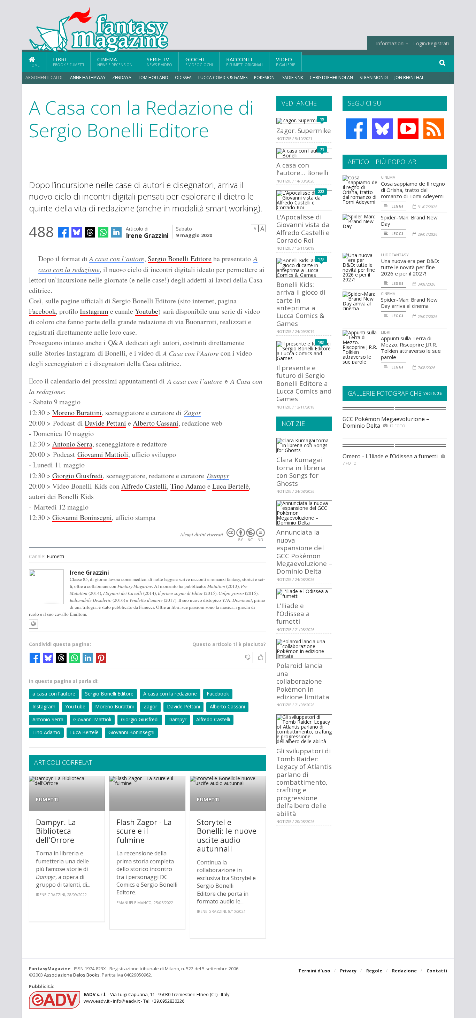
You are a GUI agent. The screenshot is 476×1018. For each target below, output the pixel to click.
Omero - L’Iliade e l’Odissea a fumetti (390, 456)
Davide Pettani (105, 423)
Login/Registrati (431, 43)
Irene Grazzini (147, 235)
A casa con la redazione (170, 693)
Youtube (146, 311)
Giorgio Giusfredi (77, 475)
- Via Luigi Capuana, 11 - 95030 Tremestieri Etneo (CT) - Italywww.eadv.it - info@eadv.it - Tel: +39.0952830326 (157, 997)
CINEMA (388, 177)
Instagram (94, 311)
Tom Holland (153, 77)
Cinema (115, 61)
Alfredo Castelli (144, 486)
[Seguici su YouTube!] (408, 129)
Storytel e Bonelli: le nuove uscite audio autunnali (226, 835)
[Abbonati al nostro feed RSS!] (434, 129)
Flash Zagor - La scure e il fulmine (144, 831)
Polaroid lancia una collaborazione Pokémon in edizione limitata (302, 681)
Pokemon (265, 77)
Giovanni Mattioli (102, 454)
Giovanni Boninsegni (82, 517)
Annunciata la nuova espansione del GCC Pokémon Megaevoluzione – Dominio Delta (304, 551)
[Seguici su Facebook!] (356, 129)
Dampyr (218, 475)
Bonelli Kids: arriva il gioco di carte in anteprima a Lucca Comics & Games (300, 304)
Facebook (42, 311)
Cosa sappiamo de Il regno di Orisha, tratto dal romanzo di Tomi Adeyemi (413, 190)
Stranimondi (374, 77)
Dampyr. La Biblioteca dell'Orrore (56, 831)
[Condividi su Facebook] (63, 232)
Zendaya (121, 77)
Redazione (404, 971)
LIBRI (385, 332)
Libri (68, 61)
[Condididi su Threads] (90, 232)
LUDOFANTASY (395, 255)
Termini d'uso (314, 971)
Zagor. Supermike (303, 130)
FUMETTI (47, 799)
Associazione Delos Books (72, 975)
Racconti (244, 61)
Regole (374, 971)
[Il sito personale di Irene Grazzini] (33, 624)
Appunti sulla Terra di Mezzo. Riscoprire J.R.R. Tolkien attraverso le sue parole (411, 347)
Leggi (396, 206)
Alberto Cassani (155, 423)
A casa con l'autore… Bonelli (302, 169)
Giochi (199, 61)
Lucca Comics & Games (222, 77)
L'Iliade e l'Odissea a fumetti (293, 613)
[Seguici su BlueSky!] (382, 129)
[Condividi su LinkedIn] (116, 232)
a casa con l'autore (53, 693)
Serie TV (159, 61)
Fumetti (55, 556)
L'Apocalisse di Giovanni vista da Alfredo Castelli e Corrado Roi (303, 228)
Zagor (192, 412)
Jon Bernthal (409, 77)
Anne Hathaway (88, 77)
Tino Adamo (188, 486)
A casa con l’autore (116, 258)
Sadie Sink (292, 77)
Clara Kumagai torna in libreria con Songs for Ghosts (301, 471)
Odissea (183, 77)
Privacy (348, 971)
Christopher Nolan (331, 77)
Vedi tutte (432, 393)
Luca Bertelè (230, 486)
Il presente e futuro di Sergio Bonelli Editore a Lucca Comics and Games (304, 383)
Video (285, 61)
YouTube (75, 706)
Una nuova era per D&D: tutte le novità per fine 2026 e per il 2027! (410, 267)
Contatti (437, 971)
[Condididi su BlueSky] (77, 232)
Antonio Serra (72, 444)
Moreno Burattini (77, 412)
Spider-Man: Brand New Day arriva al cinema (409, 302)
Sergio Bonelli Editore (180, 258)
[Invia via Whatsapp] (103, 232)
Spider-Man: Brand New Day (409, 220)
